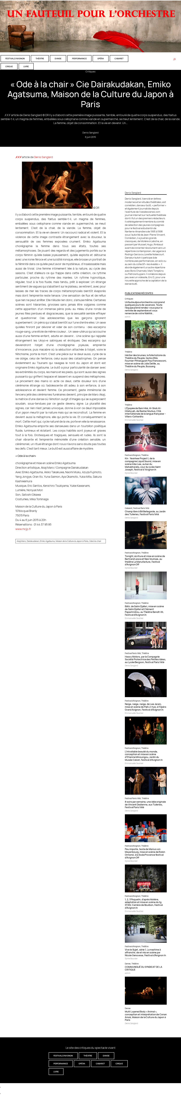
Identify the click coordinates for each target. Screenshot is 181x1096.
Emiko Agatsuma (47, 541)
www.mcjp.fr (23, 529)
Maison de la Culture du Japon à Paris (72, 541)
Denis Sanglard (90, 132)
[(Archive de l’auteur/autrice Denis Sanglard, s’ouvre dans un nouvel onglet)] (146, 188)
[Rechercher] (174, 59)
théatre (40, 58)
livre (26, 66)
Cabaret (128, 508)
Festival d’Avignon (132, 455)
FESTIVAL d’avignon (15, 58)
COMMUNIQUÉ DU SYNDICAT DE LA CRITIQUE (143, 968)
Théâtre (128, 351)
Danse (128, 963)
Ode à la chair (95, 541)
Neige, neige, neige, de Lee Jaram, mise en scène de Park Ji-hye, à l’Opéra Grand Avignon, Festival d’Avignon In (145, 707)
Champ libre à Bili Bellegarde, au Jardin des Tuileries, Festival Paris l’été (145, 513)
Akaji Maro (21, 541)
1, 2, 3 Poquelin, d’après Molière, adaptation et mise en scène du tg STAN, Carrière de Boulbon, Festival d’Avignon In (144, 903)
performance (79, 58)
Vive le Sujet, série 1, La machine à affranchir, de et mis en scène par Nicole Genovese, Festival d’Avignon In (145, 952)
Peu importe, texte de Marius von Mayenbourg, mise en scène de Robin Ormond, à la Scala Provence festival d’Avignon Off (145, 853)
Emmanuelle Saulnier (134, 420)
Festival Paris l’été (141, 508)
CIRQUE (9, 66)
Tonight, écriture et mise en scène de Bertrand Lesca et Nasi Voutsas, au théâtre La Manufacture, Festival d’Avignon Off (145, 560)
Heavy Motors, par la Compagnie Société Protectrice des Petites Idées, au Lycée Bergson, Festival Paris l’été (145, 659)
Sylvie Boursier (131, 473)
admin (127, 316)
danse (58, 58)
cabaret (119, 58)
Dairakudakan (33, 541)
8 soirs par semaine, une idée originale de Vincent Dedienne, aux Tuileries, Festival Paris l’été (145, 804)
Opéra (100, 58)
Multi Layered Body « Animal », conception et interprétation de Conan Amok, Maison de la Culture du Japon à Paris (146, 1015)
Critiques (90, 71)
